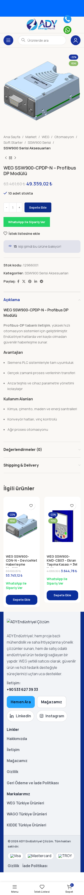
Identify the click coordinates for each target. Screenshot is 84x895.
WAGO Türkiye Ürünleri (27, 814)
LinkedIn (23, 715)
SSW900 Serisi (39, 142)
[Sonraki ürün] (15, 158)
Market (31, 136)
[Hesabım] (75, 40)
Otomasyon (64, 136)
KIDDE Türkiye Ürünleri (26, 825)
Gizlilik (12, 771)
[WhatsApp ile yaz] (67, 30)
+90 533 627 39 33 (22, 689)
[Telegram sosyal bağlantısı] (41, 281)
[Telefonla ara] (67, 19)
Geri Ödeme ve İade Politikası (33, 782)
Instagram (55, 715)
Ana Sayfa (12, 136)
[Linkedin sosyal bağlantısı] (35, 281)
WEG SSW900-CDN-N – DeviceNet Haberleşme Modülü (21, 562)
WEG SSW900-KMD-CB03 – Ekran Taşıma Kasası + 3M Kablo (62, 562)
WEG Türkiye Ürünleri (25, 803)
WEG (45, 136)
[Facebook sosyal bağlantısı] (18, 281)
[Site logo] (42, 24)
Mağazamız (51, 701)
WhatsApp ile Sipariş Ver (26, 222)
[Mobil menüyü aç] (8, 40)
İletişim (13, 749)
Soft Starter (13, 142)
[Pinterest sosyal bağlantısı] (30, 281)
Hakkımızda (17, 738)
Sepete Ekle (38, 207)
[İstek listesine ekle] (31, 505)
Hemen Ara (21, 701)
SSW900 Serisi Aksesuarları (27, 148)
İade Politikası (34, 865)
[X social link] (24, 281)
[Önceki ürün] (6, 158)
